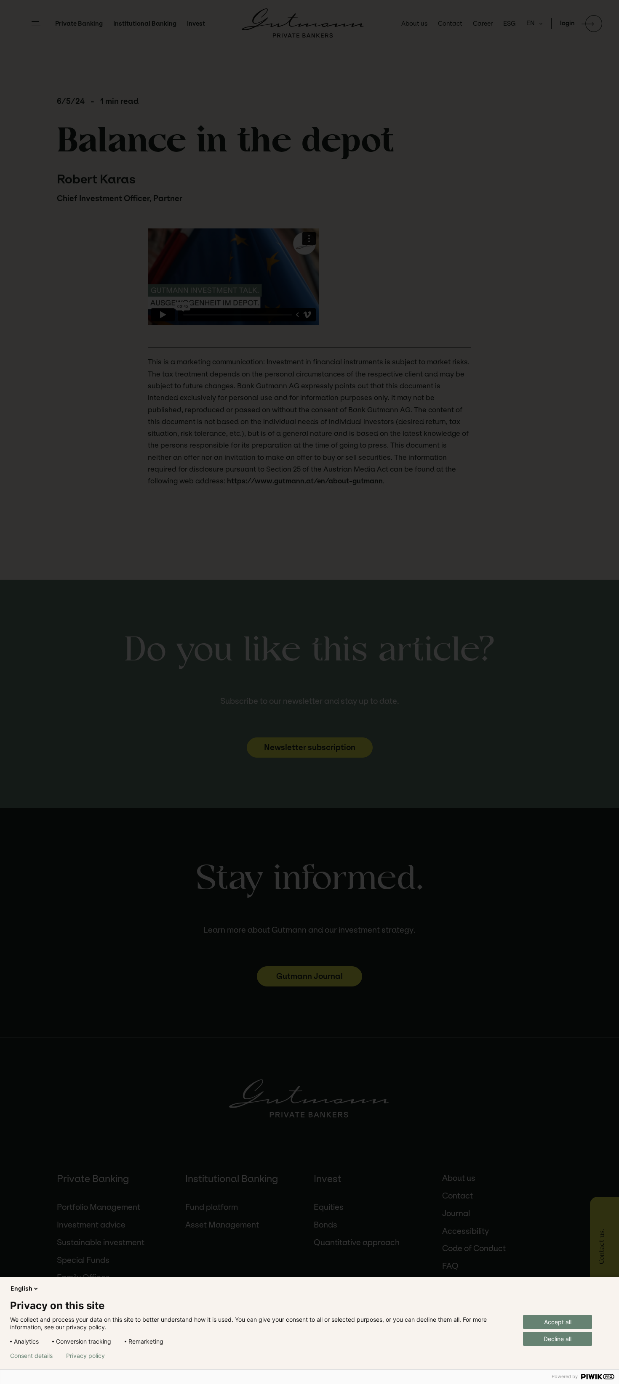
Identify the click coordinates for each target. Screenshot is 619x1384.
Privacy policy (85, 1355)
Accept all (557, 1322)
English (21, 1288)
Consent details (31, 1355)
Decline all (557, 1338)
